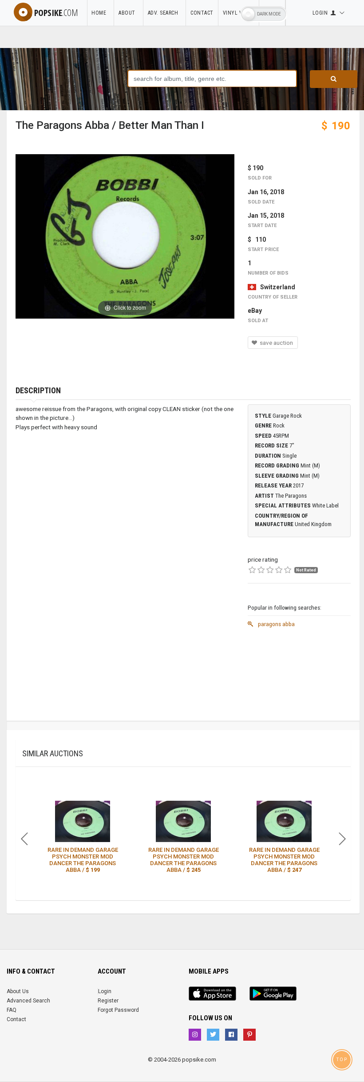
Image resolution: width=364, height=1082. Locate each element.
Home (100, 13)
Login (104, 991)
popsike (56, 13)
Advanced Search (28, 1001)
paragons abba (276, 623)
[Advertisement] (299, 676)
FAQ (11, 1010)
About (128, 13)
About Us (18, 991)
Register (108, 1001)
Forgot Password (118, 1010)
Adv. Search (165, 13)
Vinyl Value (239, 13)
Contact (202, 13)
